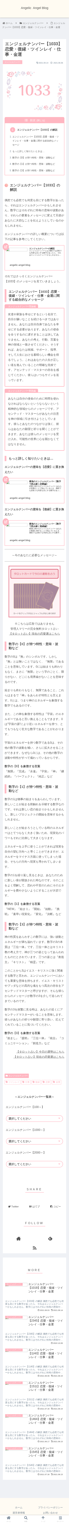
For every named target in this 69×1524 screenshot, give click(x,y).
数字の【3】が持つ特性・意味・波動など (33, 170)
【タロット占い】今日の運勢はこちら (40, 1051)
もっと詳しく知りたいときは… (28, 151)
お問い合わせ (50, 1512)
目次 (33, 120)
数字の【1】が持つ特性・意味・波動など (33, 164)
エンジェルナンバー (18, 1075)
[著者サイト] (19, 1239)
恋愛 (48, 1082)
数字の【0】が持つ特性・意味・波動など (33, 157)
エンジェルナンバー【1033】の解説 (37, 129)
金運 (58, 1082)
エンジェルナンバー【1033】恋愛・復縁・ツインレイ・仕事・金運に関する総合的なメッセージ (35, 140)
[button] (62, 741)
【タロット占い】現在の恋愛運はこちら (34, 633)
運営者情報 (19, 1512)
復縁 (37, 1082)
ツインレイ (14, 1082)
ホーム (18, 1507)
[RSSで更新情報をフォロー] (34, 1248)
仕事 (27, 1082)
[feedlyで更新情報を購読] (50, 1239)
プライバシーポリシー (50, 1507)
